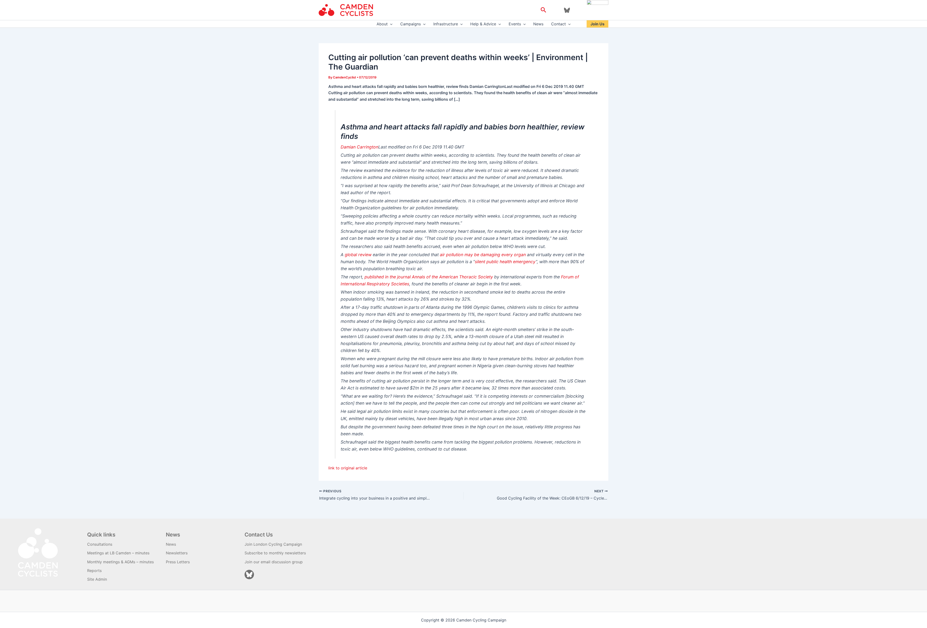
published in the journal (388, 276)
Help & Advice (483, 23)
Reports (94, 570)
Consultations (99, 544)
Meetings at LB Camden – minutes (118, 552)
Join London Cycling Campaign (273, 544)
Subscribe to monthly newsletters (275, 552)
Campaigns (410, 23)
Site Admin (97, 579)
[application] (390, 24)
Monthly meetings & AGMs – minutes (120, 561)
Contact (558, 23)
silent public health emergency (505, 261)
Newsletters (177, 552)
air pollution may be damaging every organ (483, 254)
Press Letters (178, 561)
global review (358, 254)
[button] (544, 10)
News (538, 23)
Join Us (597, 23)
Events (515, 23)
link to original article (347, 468)
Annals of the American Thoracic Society (452, 276)
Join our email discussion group (274, 561)
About (382, 23)
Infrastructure (445, 23)
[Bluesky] (567, 10)
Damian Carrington (359, 146)
